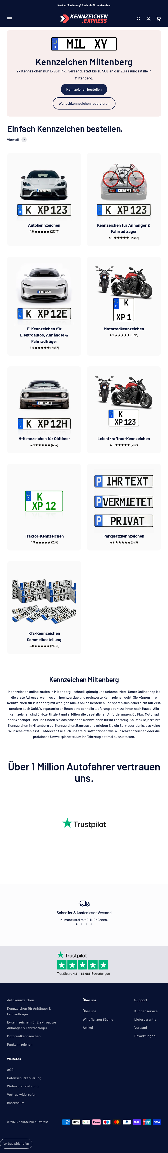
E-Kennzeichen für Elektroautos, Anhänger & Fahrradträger (44, 335)
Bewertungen (145, 1036)
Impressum (15, 1103)
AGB (10, 1069)
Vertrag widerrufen (21, 1094)
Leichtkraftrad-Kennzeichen (124, 438)
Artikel (88, 1027)
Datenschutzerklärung (24, 1078)
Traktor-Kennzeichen (44, 535)
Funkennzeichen (20, 1044)
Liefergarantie (145, 1019)
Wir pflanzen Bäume (98, 1019)
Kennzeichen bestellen (84, 89)
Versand (140, 1027)
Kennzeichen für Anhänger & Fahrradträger (29, 1011)
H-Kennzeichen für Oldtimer (44, 438)
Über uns (89, 1011)
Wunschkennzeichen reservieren (84, 103)
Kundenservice (146, 1011)
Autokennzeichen (44, 225)
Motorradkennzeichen (124, 328)
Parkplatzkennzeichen (123, 535)
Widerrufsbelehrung (22, 1086)
